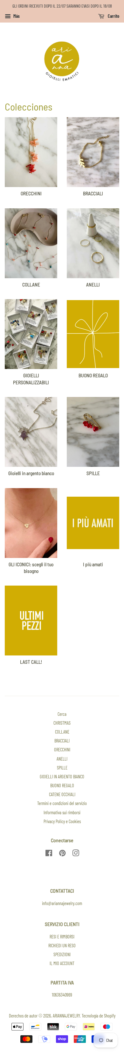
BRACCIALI (62, 740)
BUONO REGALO (62, 785)
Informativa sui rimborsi (62, 812)
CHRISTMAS (62, 723)
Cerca (62, 714)
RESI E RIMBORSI (62, 936)
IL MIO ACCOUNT (62, 963)
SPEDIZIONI (62, 954)
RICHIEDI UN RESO (62, 945)
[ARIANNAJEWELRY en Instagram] (75, 854)
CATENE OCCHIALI (62, 794)
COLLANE (62, 732)
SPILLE (62, 767)
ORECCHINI (62, 749)
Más (16, 16)
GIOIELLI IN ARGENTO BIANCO (62, 776)
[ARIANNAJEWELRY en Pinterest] (62, 854)
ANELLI (62, 759)
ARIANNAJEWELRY (66, 1015)
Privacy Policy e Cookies (62, 821)
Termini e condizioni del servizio (62, 803)
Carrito (113, 16)
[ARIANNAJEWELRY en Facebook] (48, 854)
